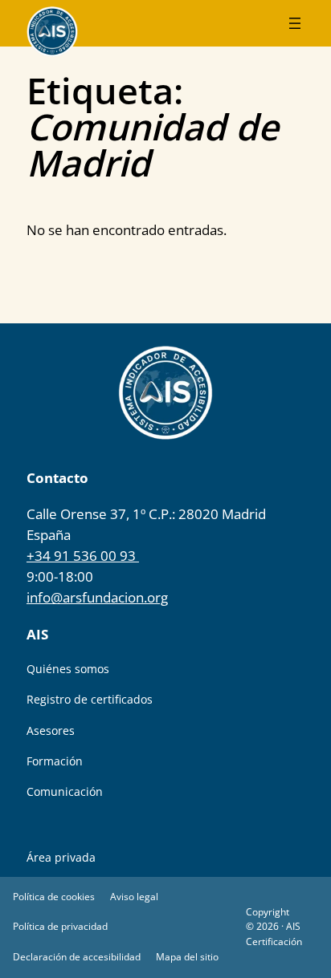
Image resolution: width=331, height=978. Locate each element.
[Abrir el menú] (294, 23)
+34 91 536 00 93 (83, 555)
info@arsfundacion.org (97, 597)
